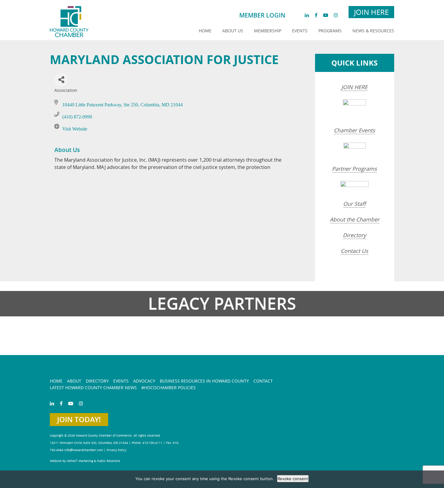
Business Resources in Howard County (204, 381)
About (74, 381)
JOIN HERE (354, 87)
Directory (354, 235)
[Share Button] (61, 79)
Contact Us (354, 250)
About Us (232, 31)
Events (299, 31)
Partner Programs (354, 168)
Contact (263, 381)
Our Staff (354, 203)
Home (205, 31)
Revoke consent (293, 478)
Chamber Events (354, 130)
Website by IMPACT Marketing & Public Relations (85, 461)
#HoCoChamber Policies (168, 387)
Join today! (79, 419)
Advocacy (144, 381)
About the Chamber (354, 219)
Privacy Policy (116, 450)
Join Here (371, 12)
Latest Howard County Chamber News (93, 387)
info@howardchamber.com (83, 450)
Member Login (262, 15)
